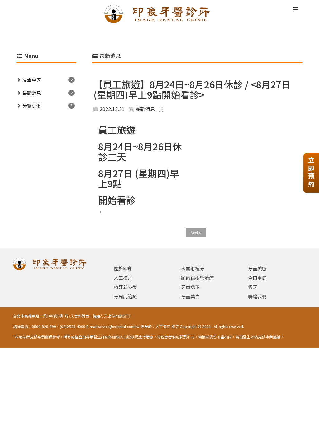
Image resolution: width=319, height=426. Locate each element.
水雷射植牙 (192, 268)
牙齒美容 (257, 268)
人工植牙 (123, 277)
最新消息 (31, 93)
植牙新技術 (125, 287)
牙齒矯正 (190, 287)
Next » (196, 232)
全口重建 (257, 277)
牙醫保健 (31, 105)
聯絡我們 (257, 296)
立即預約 (311, 172)
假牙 (252, 287)
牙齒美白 (190, 296)
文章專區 (31, 80)
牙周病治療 (125, 296)
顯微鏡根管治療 (197, 277)
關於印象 (123, 268)
